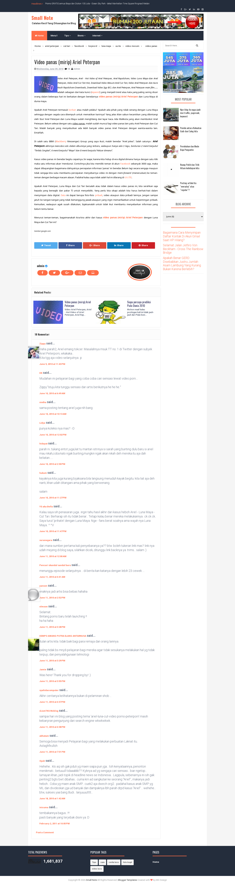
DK (40, 373)
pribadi (98, 195)
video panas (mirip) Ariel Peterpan (118, 96)
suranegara (45, 540)
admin (40, 266)
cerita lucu (114, 862)
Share (71, 245)
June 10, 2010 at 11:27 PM (52, 497)
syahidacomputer (49, 690)
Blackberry (61, 141)
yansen (43, 586)
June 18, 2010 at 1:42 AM (52, 798)
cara (102, 862)
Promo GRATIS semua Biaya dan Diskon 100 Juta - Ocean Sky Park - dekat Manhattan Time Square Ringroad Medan (97, 3)
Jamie (42, 669)
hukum (43, 473)
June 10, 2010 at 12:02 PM (52, 434)
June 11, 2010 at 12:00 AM (52, 556)
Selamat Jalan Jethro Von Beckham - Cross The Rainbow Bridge (183, 248)
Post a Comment (45, 832)
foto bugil (127, 862)
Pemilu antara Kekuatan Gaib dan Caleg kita (190, 129)
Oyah (42, 761)
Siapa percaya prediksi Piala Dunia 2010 (139, 304)
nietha (42, 402)
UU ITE (128, 177)
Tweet (47, 245)
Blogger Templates (127, 880)
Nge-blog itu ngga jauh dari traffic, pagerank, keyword (190, 113)
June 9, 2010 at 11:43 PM (52, 364)
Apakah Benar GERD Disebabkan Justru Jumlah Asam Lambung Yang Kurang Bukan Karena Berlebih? (182, 263)
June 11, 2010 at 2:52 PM (52, 597)
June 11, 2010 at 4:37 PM (52, 702)
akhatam (44, 736)
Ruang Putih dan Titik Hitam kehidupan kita (189, 166)
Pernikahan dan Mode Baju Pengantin (189, 147)
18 (68, 69)
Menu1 (54, 35)
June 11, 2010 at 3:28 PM (52, 627)
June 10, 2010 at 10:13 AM (52, 414)
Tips (66, 35)
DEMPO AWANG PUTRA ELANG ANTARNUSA (62, 636)
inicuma (43, 807)
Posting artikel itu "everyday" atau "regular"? (188, 186)
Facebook (125, 163)
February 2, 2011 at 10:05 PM (54, 823)
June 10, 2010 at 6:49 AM (52, 393)
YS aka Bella (46, 506)
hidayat (43, 443)
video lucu (97, 869)
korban (72, 109)
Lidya (42, 423)
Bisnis (81, 35)
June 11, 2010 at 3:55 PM (52, 681)
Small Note (42, 17)
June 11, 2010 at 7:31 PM (52, 752)
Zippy (42, 343)
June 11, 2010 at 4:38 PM (52, 727)
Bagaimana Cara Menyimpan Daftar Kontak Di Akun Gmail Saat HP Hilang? (182, 236)
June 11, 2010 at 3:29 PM (52, 660)
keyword (96, 92)
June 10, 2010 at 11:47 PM (52, 531)
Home (40, 35)
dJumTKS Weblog (48, 711)
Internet (96, 35)
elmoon (43, 606)
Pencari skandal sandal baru (55, 565)
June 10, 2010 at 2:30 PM (52, 464)
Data (63, 195)
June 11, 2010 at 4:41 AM (52, 577)
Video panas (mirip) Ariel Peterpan (78, 304)
